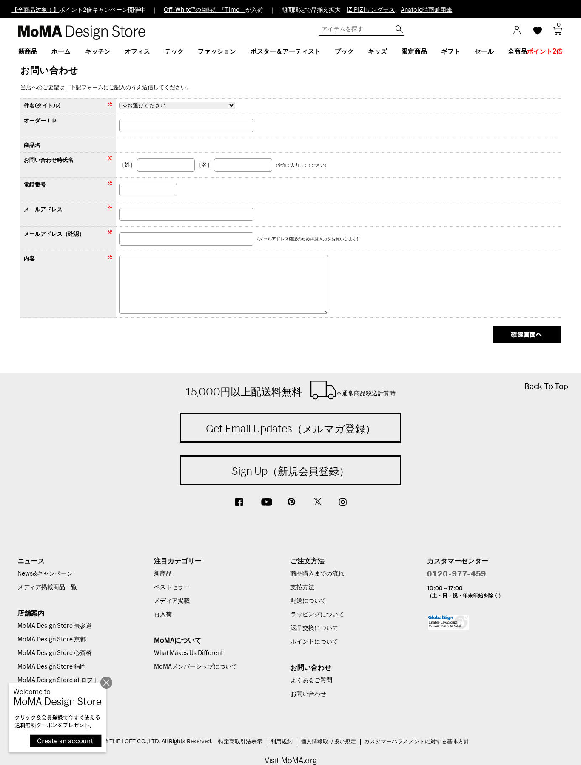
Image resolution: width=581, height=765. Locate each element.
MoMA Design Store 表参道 (54, 626)
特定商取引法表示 (240, 742)
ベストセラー (172, 587)
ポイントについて (314, 642)
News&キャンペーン (45, 574)
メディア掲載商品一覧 (47, 587)
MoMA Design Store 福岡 (51, 667)
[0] (554, 33)
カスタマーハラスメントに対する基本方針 (416, 742)
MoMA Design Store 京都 (51, 640)
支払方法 (302, 587)
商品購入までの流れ (317, 574)
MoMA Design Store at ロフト (58, 680)
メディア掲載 (172, 601)
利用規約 (282, 742)
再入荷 (163, 615)
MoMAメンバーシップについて (195, 667)
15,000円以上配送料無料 (291, 392)
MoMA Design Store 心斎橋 (54, 653)
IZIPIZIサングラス (371, 10)
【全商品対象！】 (35, 10)
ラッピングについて (317, 615)
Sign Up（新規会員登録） (290, 471)
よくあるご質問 (311, 680)
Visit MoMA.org (291, 760)
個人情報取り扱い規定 (328, 742)
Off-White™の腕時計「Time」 (204, 10)
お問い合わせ (308, 694)
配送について (308, 601)
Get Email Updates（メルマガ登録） (291, 429)
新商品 (163, 574)
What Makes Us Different (188, 653)
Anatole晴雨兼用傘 (426, 10)
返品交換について (314, 628)
